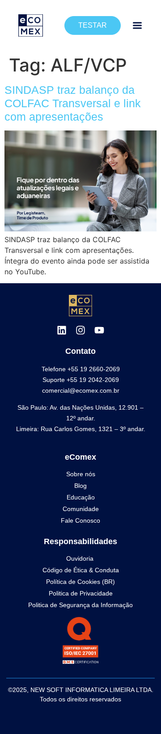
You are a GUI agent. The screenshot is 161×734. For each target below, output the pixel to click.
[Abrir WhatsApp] (138, 711)
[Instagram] (80, 330)
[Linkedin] (62, 330)
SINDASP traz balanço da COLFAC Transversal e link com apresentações (72, 103)
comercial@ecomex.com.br (80, 390)
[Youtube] (99, 330)
